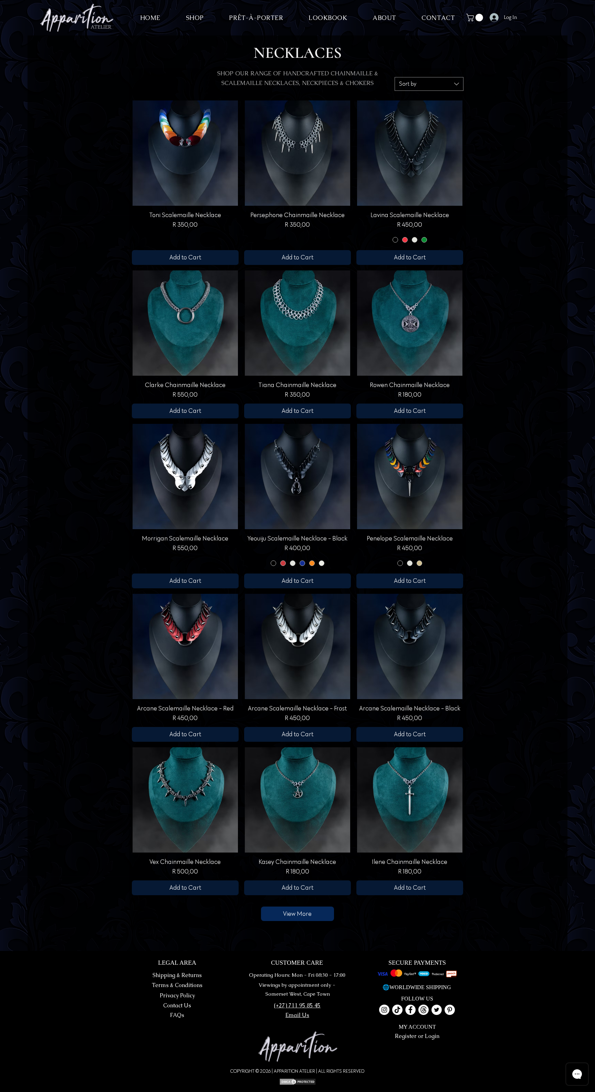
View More (297, 914)
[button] (475, 17)
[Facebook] (410, 1010)
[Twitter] (436, 1010)
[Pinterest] (450, 1010)
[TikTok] (397, 1010)
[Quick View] (185, 153)
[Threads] (423, 1010)
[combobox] (429, 84)
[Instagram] (384, 1010)
